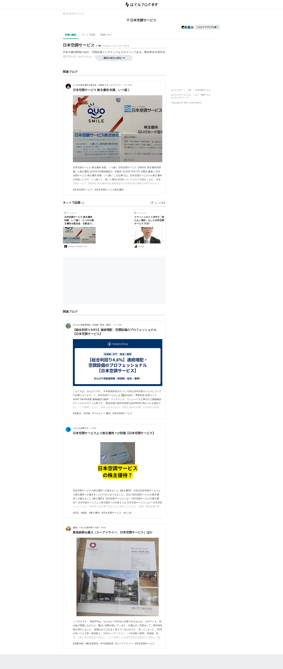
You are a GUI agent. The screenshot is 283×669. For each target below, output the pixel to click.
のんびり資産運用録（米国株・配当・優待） (92, 325)
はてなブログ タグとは (181, 95)
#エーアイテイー (124, 643)
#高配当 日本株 (81, 413)
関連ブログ (106, 34)
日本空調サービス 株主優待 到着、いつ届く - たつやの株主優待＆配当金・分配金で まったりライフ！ (79, 220)
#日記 (76, 512)
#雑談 (84, 512)
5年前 (103, 527)
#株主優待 (94, 512)
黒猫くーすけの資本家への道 (85, 527)
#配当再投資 (91, 643)
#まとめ (127, 512)
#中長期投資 (106, 643)
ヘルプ (196, 95)
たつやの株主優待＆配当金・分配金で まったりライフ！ (98, 85)
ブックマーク (70, 212)
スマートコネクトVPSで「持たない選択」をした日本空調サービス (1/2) (149, 220)
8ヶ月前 (128, 85)
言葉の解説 (70, 34)
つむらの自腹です (81, 428)
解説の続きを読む (113, 57)
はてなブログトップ (180, 97)
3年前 (93, 428)
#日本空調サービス (83, 189)
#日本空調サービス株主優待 (109, 189)
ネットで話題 (88, 34)
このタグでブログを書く (207, 27)
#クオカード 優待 (101, 413)
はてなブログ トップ (75, 13)
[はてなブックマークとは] (83, 202)
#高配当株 (78, 643)
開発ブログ (206, 95)
